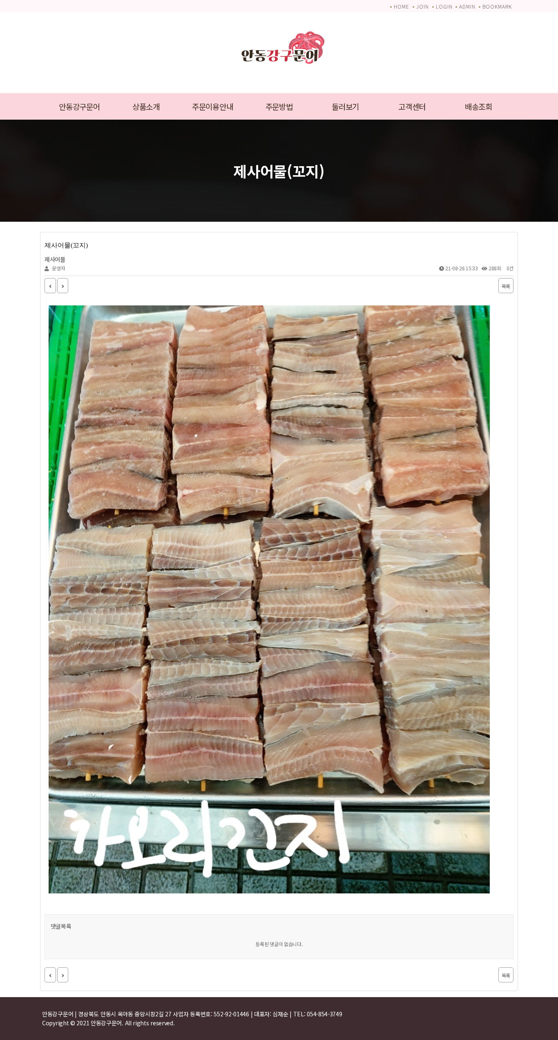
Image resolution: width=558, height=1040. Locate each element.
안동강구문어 (79, 106)
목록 (506, 286)
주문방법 (279, 106)
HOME (401, 6)
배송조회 (478, 106)
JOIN (422, 6)
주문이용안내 (212, 106)
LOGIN (444, 6)
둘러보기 (345, 106)
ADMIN (467, 6)
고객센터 (412, 106)
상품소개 (146, 106)
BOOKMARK (497, 6)
